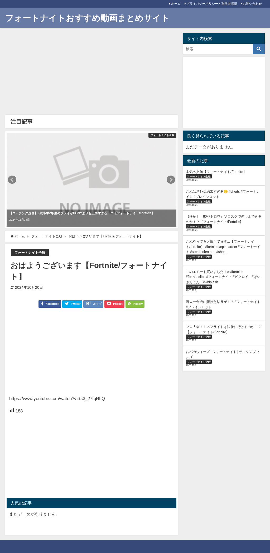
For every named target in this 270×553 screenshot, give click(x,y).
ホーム (176, 3)
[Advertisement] (91, 72)
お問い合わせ (252, 3)
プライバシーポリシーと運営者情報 (211, 3)
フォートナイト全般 (30, 252)
